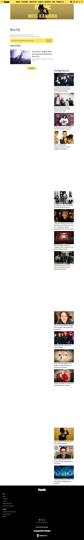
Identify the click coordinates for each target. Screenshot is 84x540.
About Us (4, 496)
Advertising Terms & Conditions (8, 505)
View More (31, 68)
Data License (31, 35)
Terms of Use (5, 501)
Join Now (49, 40)
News (18, 2)
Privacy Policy (5, 498)
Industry (33, 2)
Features (24, 2)
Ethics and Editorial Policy (7, 503)
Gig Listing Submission (7, 514)
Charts (40, 2)
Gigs (53, 2)
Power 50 (60, 2)
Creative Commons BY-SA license (34, 36)
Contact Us (4, 516)
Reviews (47, 2)
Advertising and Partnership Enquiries (9, 511)
